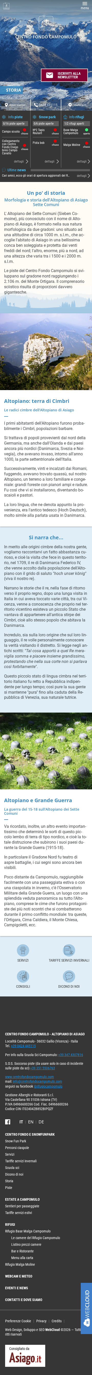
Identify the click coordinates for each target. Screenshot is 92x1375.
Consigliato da (19, 1349)
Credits (57, 1321)
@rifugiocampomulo (48, 1086)
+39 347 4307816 (70, 1055)
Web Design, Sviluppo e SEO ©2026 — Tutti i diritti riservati (45, 1332)
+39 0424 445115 (23, 1046)
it (21, 1122)
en (30, 1122)
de (41, 1122)
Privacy (41, 1321)
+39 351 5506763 (42, 1068)
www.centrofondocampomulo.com (29, 1077)
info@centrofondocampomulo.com (37, 1081)
